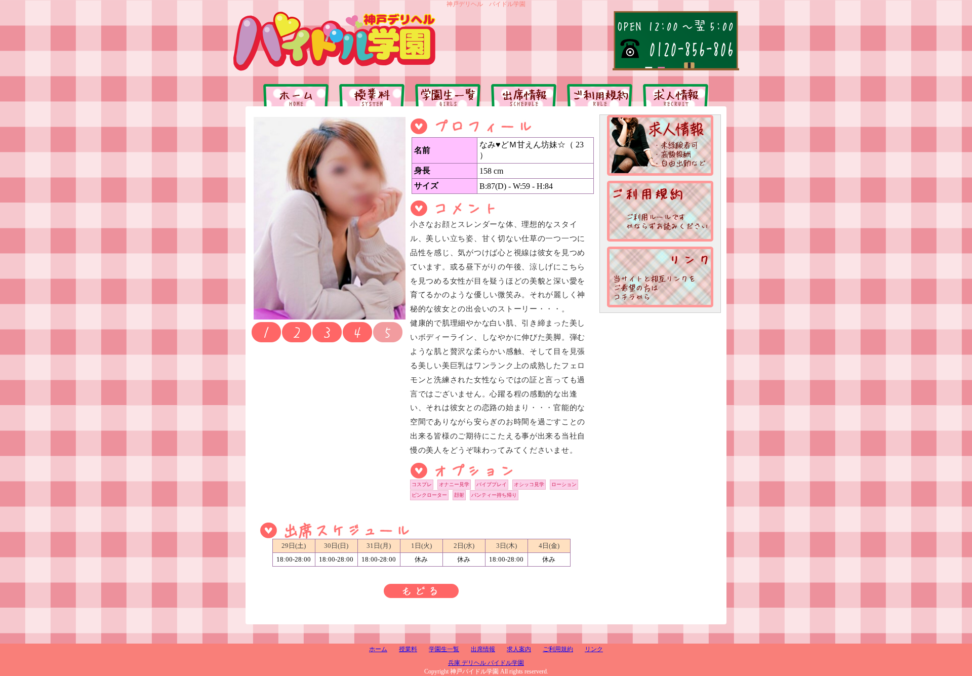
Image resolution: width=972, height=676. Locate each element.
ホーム (378, 649)
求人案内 (519, 649)
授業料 (408, 649)
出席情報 (483, 649)
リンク (594, 649)
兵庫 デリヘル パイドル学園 (486, 662)
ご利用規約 (558, 649)
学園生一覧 (444, 649)
